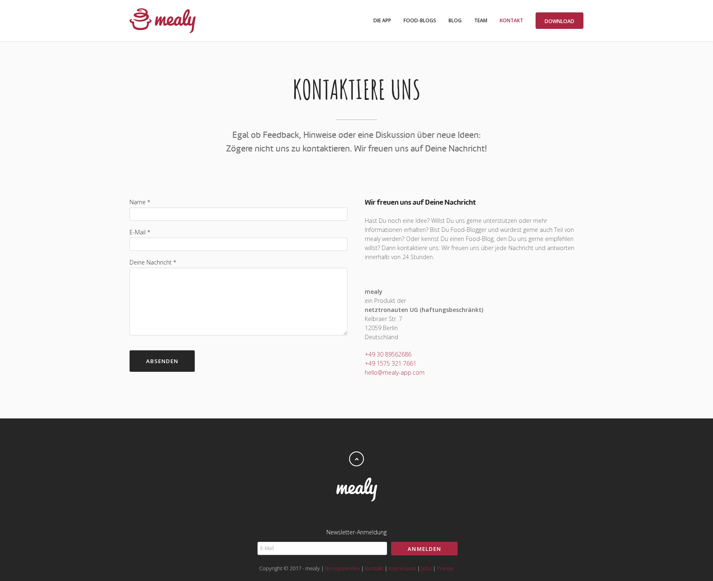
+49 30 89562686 (388, 354)
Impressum (402, 568)
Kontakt (511, 20)
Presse (445, 568)
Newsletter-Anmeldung (356, 532)
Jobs (426, 568)
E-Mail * (140, 232)
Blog (455, 20)
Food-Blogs (420, 20)
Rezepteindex (342, 568)
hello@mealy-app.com (395, 372)
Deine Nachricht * (153, 262)
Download (559, 21)
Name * (140, 202)
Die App (382, 20)
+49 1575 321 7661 (390, 363)
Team (480, 20)
